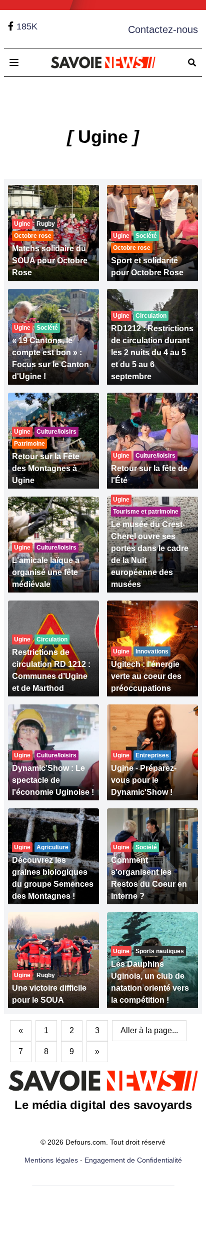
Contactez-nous (163, 29)
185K (27, 26)
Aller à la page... (149, 1030)
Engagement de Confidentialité (133, 1160)
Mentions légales (51, 1160)
